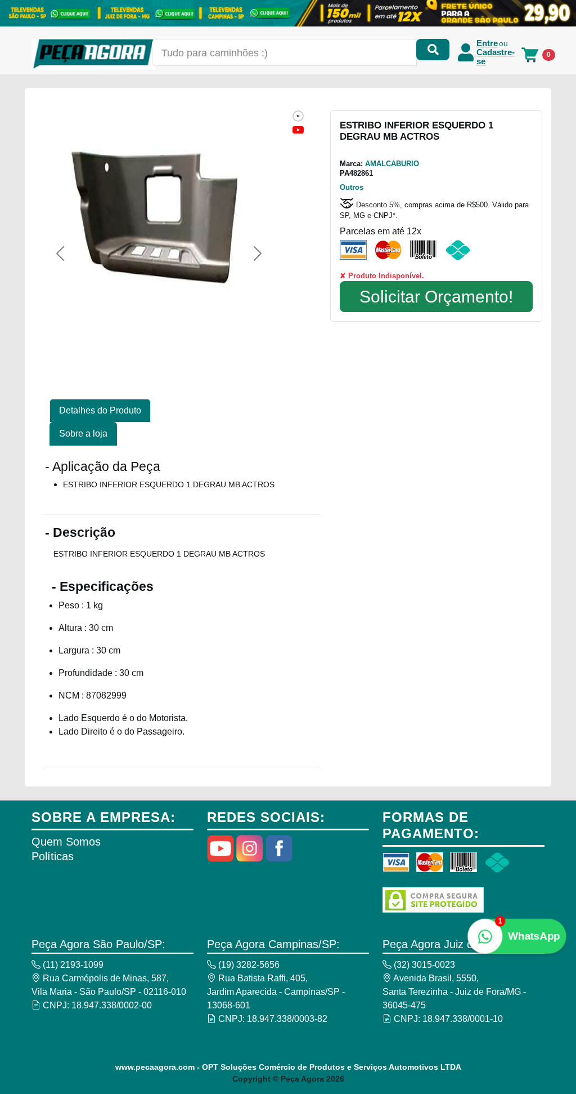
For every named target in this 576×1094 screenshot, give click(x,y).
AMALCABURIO (392, 163)
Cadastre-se (495, 57)
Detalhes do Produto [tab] (100, 410)
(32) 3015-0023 (423, 965)
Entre (487, 43)
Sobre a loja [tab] (83, 433)
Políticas (53, 856)
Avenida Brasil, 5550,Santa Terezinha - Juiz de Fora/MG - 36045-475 (454, 991)
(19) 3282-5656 (248, 965)
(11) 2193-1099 (72, 965)
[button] (60, 253)
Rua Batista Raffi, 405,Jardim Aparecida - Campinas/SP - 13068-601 (276, 991)
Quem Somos (66, 841)
